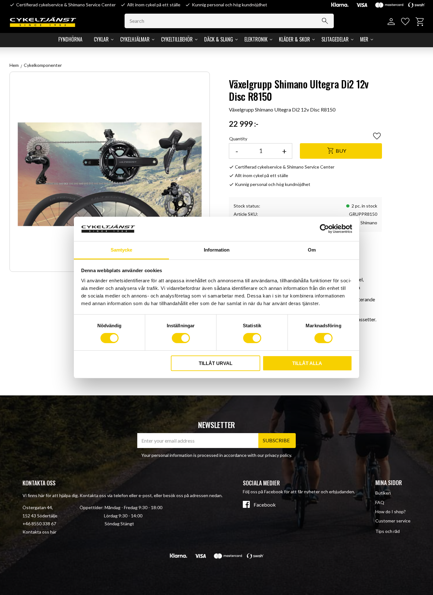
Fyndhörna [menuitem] (70, 39)
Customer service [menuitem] (392, 520)
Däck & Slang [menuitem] (218, 39)
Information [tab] (216, 250)
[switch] (181, 338)
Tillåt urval (215, 363)
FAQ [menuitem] (379, 502)
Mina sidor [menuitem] (388, 482)
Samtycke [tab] (121, 250)
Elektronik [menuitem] (256, 39)
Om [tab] (312, 250)
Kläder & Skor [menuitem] (294, 39)
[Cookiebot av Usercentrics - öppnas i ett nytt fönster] (324, 229)
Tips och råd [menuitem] (387, 531)
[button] (405, 22)
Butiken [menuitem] (383, 493)
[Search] (324, 21)
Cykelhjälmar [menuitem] (135, 39)
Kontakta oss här (39, 531)
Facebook (265, 504)
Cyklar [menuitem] (101, 39)
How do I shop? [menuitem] (390, 511)
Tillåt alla (307, 363)
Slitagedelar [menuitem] (335, 39)
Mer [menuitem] (364, 39)
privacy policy (278, 455)
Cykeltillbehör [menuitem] (177, 39)
